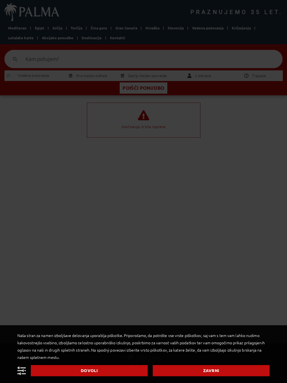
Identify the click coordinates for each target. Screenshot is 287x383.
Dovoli (89, 370)
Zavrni (211, 370)
